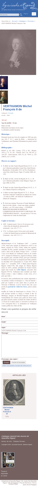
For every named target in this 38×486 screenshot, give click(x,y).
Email (4, 322)
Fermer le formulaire (18, 362)
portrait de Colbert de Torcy (17, 287)
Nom (3, 316)
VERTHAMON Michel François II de (7, 411)
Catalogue (22, 21)
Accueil (14, 21)
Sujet (3, 327)
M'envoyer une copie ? (9, 359)
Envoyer (6, 362)
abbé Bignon (21, 270)
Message (5, 333)
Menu (26, 14)
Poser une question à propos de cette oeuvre (17, 365)
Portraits (31, 21)
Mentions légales (27, 444)
